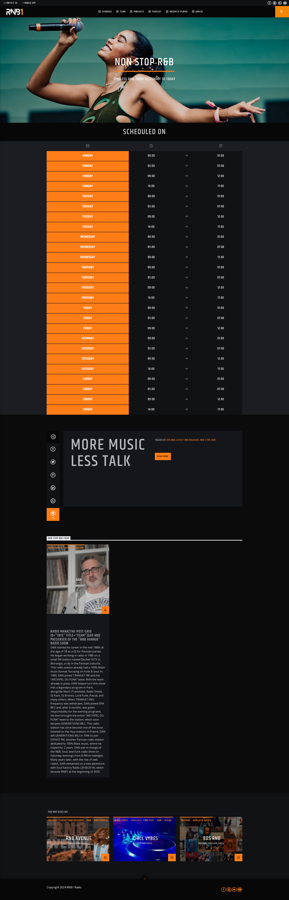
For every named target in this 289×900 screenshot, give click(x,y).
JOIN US (199, 12)
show (167, 820)
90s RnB (170, 440)
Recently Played (179, 12)
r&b (213, 440)
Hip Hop (149, 820)
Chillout (136, 820)
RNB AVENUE (79, 838)
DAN (79, 580)
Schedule (107, 12)
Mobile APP (30, 3)
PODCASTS (139, 12)
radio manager (74, 547)
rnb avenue (101, 820)
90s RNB (212, 838)
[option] (78, 660)
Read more (162, 456)
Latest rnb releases (187, 440)
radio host (55, 547)
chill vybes (121, 820)
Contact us (12, 3)
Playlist (157, 12)
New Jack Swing (202, 820)
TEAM (123, 12)
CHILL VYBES (145, 838)
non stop (205, 440)
